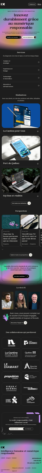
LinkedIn (3, 458)
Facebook (14, 458)
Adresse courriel (14, 428)
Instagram (8, 458)
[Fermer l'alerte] (40, 454)
